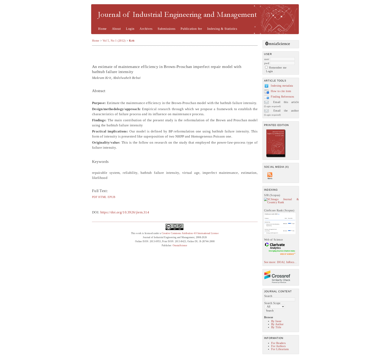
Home (102, 28)
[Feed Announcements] (270, 180)
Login (130, 28)
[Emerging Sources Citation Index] (280, 254)
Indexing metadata (282, 85)
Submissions (167, 28)
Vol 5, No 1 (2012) (114, 40)
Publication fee (191, 28)
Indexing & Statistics (222, 28)
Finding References (282, 96)
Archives (146, 28)
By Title (276, 327)
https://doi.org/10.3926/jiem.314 (124, 212)
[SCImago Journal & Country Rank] (281, 202)
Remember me (277, 67)
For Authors (278, 346)
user (266, 59)
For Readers (278, 343)
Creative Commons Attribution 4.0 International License (190, 233)
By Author (277, 324)
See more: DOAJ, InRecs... (280, 262)
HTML (102, 197)
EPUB (111, 197)
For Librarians (280, 349)
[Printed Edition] (276, 157)
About (116, 28)
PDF (95, 197)
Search (268, 296)
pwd (266, 63)
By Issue (276, 321)
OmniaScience (180, 245)
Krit (131, 40)
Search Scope (272, 303)
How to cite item (281, 91)
